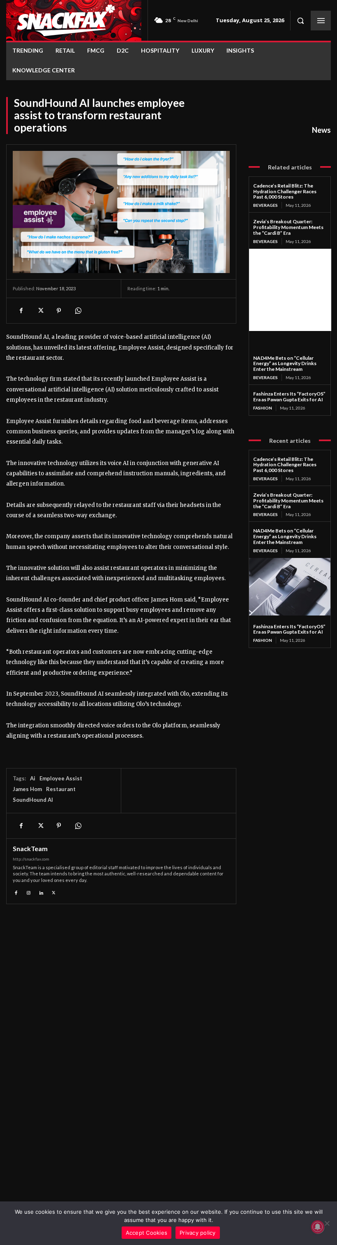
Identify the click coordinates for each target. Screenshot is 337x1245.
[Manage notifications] (317, 1226)
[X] (40, 310)
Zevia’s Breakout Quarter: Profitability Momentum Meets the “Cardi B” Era (288, 227)
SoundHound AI (33, 799)
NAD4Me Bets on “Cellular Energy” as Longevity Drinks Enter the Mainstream (284, 364)
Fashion (262, 407)
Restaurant (61, 789)
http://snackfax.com (31, 858)
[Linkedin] (41, 891)
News (321, 129)
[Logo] (73, 20)
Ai (32, 778)
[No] (327, 1223)
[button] (300, 20)
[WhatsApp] (77, 310)
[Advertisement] (290, 290)
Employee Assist (60, 778)
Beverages (265, 205)
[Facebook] (21, 310)
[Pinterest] (59, 310)
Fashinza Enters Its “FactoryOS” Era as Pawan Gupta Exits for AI (289, 397)
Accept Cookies (147, 1232)
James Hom (27, 789)
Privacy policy (198, 1232)
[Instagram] (28, 891)
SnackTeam (30, 848)
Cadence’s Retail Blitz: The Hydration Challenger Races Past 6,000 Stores (284, 191)
